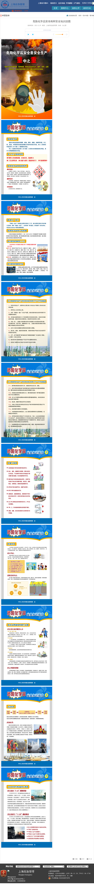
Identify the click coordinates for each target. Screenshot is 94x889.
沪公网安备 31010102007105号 (60, 878)
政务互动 (87, 8)
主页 (55, 8)
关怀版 (89, 3)
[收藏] (75, 859)
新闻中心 (64, 8)
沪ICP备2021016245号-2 (16, 879)
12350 (26, 11)
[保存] (82, 859)
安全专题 (85, 15)
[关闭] (89, 859)
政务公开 (76, 8)
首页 (80, 15)
